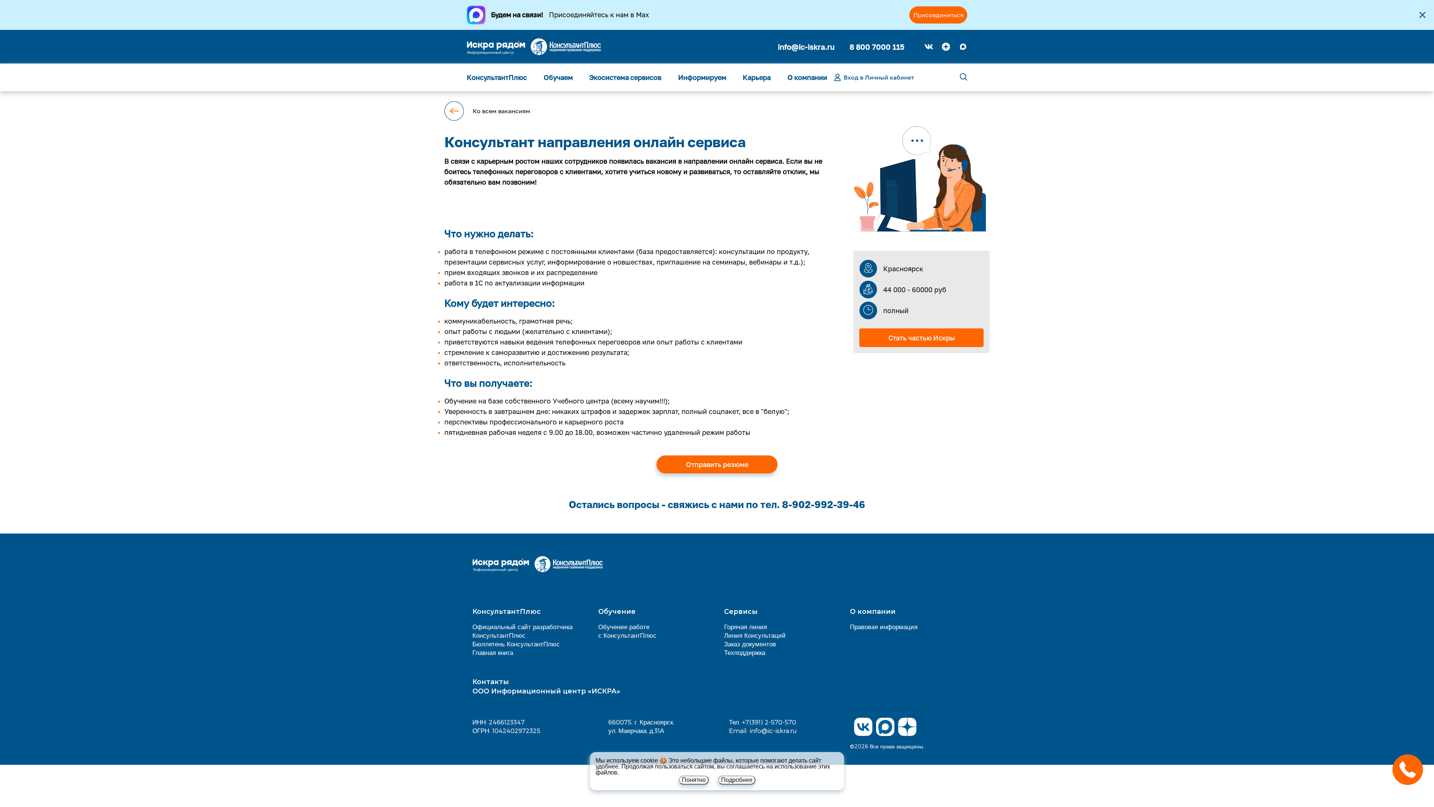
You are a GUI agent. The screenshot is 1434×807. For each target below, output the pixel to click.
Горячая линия (745, 626)
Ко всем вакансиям (501, 111)
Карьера (757, 77)
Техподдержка (744, 652)
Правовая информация (884, 626)
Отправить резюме (717, 464)
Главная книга (492, 652)
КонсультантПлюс (497, 77)
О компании (807, 77)
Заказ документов (750, 643)
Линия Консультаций (755, 635)
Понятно (694, 780)
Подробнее (736, 780)
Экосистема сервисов (625, 77)
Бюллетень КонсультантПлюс (516, 643)
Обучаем (558, 77)
